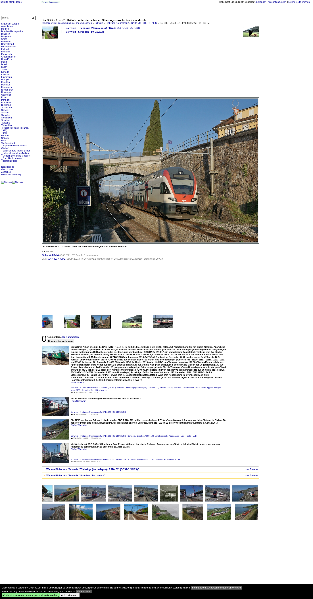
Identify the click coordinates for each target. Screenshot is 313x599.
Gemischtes (7, 169)
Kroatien (5, 74)
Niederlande (7, 90)
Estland (5, 49)
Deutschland (7, 44)
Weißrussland (8, 143)
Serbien (5, 112)
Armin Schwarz (78, 382)
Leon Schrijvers (78, 401)
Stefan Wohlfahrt (50, 255)
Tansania (5, 123)
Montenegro (7, 87)
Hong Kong (6, 59)
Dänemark (6, 41)
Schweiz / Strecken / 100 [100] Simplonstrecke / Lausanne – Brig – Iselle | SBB (162, 436)
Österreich (6, 95)
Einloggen (261, 2)
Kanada (5, 72)
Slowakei (5, 115)
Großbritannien (8, 57)
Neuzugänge (7, 167)
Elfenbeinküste (8, 46)
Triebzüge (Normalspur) (117, 23)
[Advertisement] (150, 65)
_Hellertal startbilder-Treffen (15, 153)
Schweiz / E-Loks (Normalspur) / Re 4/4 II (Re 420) (93, 388)
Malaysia (5, 79)
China (4, 39)
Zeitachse (6, 172)
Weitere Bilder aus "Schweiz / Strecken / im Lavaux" (75, 475)
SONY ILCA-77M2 (56, 259)
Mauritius (5, 84)
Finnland (5, 51)
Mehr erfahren (84, 591)
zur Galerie (251, 469)
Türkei (4, 133)
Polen (4, 97)
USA (3, 140)
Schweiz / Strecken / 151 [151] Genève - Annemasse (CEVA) (154, 459)
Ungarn (5, 138)
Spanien (5, 120)
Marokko (5, 82)
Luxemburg (6, 77)
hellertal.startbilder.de (11, 2)
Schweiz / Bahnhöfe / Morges (94, 390)
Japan (4, 69)
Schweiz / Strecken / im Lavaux (85, 31)
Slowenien (6, 117)
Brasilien (5, 34)
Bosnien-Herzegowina (12, 31)
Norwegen (6, 92)
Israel (4, 64)
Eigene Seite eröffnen (299, 2)
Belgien (5, 29)
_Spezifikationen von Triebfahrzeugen (11, 159)
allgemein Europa (10, 23)
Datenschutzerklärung (11, 174)
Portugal (5, 100)
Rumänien (6, 102)
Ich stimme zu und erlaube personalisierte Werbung (30, 595)
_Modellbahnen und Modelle (15, 156)
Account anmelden (277, 2)
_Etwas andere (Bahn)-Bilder (15, 150)
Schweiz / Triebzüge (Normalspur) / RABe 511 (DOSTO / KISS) (103, 27)
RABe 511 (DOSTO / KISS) (144, 23)
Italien (4, 67)
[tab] (150, 469)
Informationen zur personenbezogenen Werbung (216, 587)
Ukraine (5, 135)
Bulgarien (6, 36)
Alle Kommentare (70, 337)
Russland (6, 105)
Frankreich (6, 54)
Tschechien (6, 125)
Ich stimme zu (70, 595)
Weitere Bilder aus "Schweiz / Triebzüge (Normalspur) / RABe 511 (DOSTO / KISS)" (92, 469)
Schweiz (99, 23)
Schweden (6, 107)
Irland (4, 62)
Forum (44, 2)
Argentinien (7, 26)
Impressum (54, 2)
